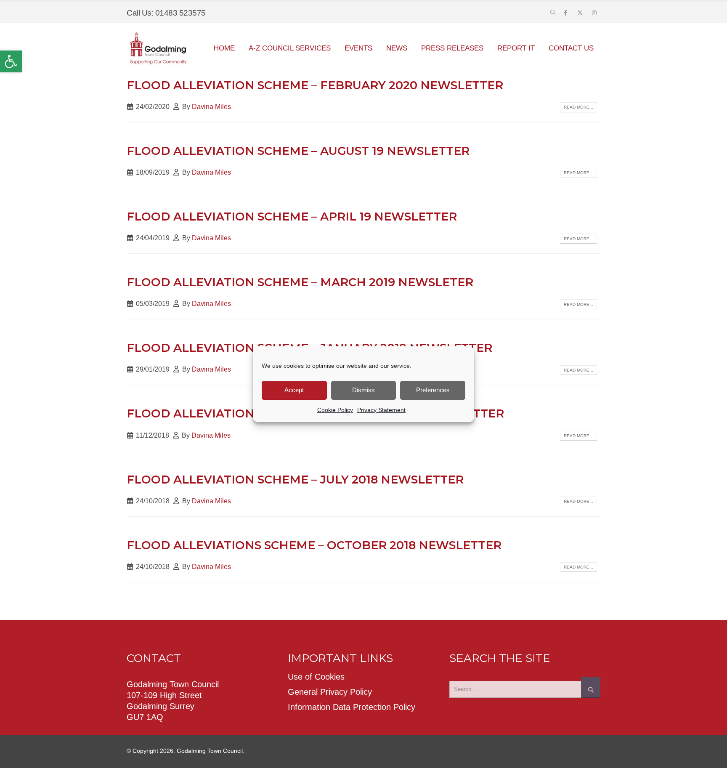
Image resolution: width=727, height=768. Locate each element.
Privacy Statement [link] (381, 410)
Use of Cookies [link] (316, 676)
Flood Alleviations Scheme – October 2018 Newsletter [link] (314, 545)
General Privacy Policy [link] (330, 691)
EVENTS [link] (358, 48)
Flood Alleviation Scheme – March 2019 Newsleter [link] (300, 282)
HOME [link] (224, 48)
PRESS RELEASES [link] (452, 48)
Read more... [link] (578, 107)
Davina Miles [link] (211, 106)
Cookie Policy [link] (335, 410)
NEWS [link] (396, 48)
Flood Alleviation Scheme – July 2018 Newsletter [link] (295, 479)
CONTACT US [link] (571, 48)
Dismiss (363, 389)
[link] (11, 61)
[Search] (590, 687)
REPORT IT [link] (516, 48)
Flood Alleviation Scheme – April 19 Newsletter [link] (292, 216)
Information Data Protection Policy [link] (351, 707)
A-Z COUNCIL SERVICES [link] (290, 48)
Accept (294, 389)
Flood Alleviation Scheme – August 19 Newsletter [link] (298, 151)
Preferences (433, 389)
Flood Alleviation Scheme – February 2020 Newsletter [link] (315, 85)
